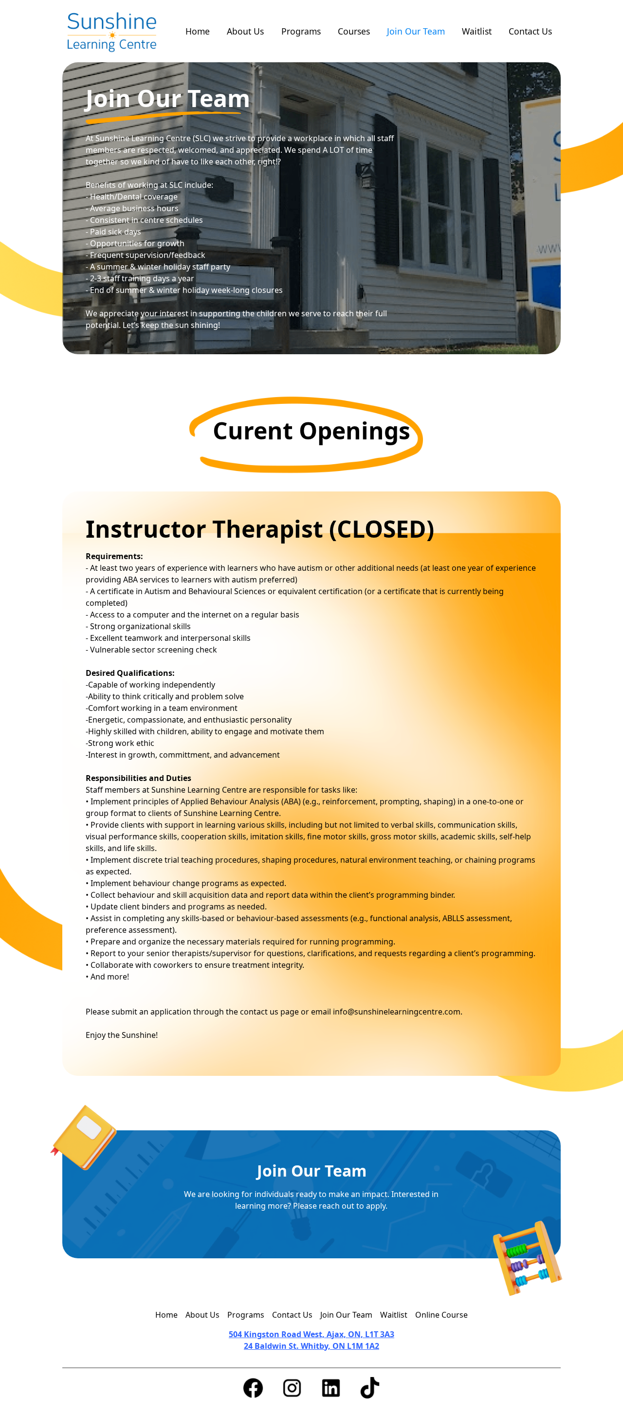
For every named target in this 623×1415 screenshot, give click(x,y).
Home (197, 31)
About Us (245, 31)
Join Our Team (416, 31)
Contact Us (530, 31)
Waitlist (477, 31)
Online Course (441, 1314)
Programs (301, 31)
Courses (354, 31)
